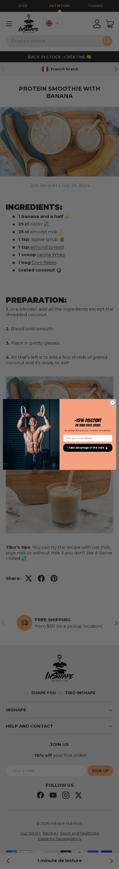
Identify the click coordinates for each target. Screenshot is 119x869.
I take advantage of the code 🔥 (88, 448)
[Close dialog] (112, 402)
